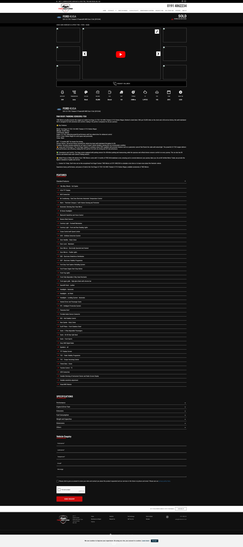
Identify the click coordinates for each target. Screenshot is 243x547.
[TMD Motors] (65, 8)
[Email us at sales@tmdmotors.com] (185, 1)
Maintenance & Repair (147, 10)
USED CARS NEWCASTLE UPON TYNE (68, 25)
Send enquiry (69, 499)
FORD (82, 25)
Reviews (178, 10)
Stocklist (111, 10)
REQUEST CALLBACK (123, 84)
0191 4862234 (177, 6)
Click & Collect (133, 10)
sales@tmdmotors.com (181, 519)
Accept (154, 541)
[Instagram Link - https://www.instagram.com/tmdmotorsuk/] (182, 1)
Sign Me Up (181, 509)
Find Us (184, 10)
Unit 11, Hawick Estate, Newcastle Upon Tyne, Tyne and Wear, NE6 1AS (79, 1)
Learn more (145, 541)
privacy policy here (164, 481)
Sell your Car (169, 10)
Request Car (159, 10)
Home (104, 10)
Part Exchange (122, 10)
